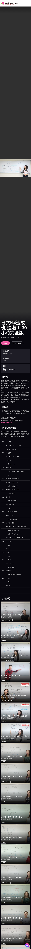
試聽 (6, 343)
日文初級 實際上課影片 (7, 337)
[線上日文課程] (9, 3)
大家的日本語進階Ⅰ (7, 423)
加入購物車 (18, 343)
